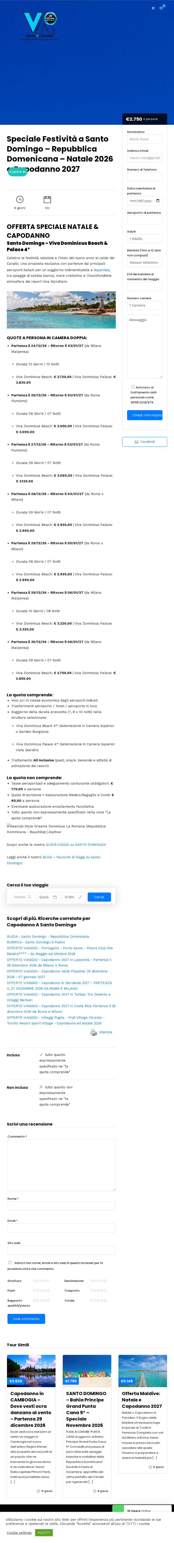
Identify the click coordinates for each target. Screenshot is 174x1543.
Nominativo (136, 132)
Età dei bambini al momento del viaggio (143, 276)
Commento (17, 1136)
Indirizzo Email (137, 151)
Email (12, 1221)
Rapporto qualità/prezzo (18, 1303)
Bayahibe (101, 270)
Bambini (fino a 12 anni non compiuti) (144, 253)
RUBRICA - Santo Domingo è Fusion (36, 942)
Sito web (13, 1243)
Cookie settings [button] (19, 1533)
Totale (69, 1300)
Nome (13, 1199)
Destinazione (74, 1281)
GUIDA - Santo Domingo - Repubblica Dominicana (48, 937)
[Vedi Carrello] (161, 8)
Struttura (14, 1281)
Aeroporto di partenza (144, 213)
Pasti (11, 1290)
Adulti (131, 231)
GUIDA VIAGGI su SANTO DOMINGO (75, 845)
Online (139, 1511)
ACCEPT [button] (44, 1532)
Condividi (147, 442)
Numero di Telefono (142, 169)
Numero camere (139, 298)
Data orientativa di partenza (141, 191)
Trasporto (72, 1290)
